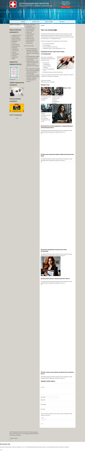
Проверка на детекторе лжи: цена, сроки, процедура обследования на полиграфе (57, 100)
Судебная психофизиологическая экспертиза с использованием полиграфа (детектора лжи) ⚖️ (46, 117)
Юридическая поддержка (15, 24)
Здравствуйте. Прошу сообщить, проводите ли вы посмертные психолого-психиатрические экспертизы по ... (32, 64)
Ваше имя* (43, 399)
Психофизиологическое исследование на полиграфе (46, 98)
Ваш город (43, 409)
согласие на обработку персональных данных (53, 413)
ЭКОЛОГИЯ (14, 55)
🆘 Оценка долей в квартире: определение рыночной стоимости (55, 278)
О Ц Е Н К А (14, 43)
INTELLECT (14, 52)
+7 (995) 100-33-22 (65, 3)
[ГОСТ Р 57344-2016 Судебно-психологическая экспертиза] (16, 118)
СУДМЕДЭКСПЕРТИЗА (16, 35)
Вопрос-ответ (35, 21)
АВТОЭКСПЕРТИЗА (16, 46)
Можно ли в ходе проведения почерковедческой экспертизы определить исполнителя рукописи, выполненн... (32, 78)
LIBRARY (13, 58)
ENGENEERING (15, 41)
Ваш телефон (43, 404)
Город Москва (29, 26)
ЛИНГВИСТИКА (15, 49)
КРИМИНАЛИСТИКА (16, 40)
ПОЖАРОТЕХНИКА (16, 44)
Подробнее (66, 447)
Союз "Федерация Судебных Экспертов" (30, 433)
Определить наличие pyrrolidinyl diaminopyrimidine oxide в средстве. (32, 58)
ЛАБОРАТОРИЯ (15, 57)
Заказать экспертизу (65, 7)
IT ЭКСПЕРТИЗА (15, 51)
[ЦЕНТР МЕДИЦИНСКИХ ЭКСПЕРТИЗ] (13, 7)
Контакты (62, 21)
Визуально (42, 387)
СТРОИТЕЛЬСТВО (15, 37)
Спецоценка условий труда (15, 435)
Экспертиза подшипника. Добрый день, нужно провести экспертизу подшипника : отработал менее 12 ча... (32, 51)
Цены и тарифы (49, 21)
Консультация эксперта (29, 45)
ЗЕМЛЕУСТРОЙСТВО (16, 38)
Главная (23, 21)
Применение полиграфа (46, 80)
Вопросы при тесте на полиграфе (47, 82)
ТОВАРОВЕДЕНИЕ (15, 54)
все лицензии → (13, 79)
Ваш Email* (43, 397)
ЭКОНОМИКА (14, 47)
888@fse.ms (65, 4)
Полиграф (43, 25)
